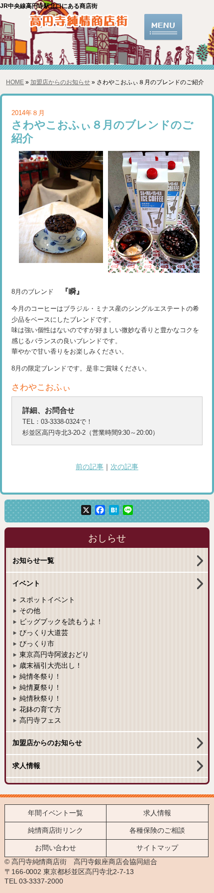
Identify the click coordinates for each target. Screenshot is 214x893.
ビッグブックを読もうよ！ (61, 622)
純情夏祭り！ (40, 687)
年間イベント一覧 (56, 813)
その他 (29, 611)
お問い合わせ (56, 848)
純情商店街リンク (56, 830)
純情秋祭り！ (40, 698)
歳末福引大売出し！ (50, 665)
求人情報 (26, 765)
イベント (26, 583)
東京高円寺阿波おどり (54, 654)
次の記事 (124, 467)
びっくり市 (36, 643)
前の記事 (90, 467)
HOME (15, 82)
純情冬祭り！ (40, 676)
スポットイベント (47, 600)
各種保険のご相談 (157, 830)
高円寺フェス (40, 720)
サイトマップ (157, 848)
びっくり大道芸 (43, 633)
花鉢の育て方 (40, 709)
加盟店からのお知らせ (60, 82)
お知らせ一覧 (33, 560)
